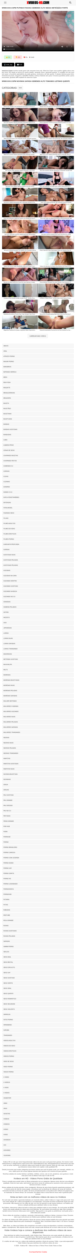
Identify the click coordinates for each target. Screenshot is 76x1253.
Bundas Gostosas (10, 429)
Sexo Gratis (8, 983)
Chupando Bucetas (10, 455)
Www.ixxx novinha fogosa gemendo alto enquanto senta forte (20, 154)
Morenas (6, 675)
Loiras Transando (10, 649)
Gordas (6, 549)
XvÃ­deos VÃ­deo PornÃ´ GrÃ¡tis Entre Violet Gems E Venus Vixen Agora (56, 298)
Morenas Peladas (10, 690)
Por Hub (6, 826)
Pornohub (7, 894)
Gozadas (6, 570)
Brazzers (7, 398)
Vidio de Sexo (8, 1061)
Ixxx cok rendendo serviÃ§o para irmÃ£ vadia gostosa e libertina (56, 186)
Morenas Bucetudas (11, 680)
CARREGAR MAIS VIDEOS (37, 336)
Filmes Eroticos (9, 534)
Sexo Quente (8, 993)
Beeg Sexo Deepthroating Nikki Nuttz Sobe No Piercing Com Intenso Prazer (56, 314)
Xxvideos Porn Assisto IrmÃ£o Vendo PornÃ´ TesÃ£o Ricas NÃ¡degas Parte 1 (20, 298)
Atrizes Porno (9, 356)
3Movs (5, 346)
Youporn (6, 1155)
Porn (5, 831)
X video (6, 1077)
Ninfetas (6, 758)
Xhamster (7, 1098)
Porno (6, 842)
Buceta (6, 403)
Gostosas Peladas (10, 560)
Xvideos (6, 1124)
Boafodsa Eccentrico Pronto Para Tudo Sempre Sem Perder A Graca (20, 314)
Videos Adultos (9, 1040)
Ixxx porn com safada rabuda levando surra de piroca (20, 186)
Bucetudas (7, 419)
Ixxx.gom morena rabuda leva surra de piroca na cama (56, 234)
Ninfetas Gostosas (10, 763)
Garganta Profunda (11, 544)
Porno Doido (8, 863)
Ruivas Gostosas (10, 931)
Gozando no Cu (9, 596)
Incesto (6, 617)
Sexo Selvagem (9, 1004)
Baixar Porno (8, 361)
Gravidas (6, 602)
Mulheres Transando (11, 732)
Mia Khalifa (7, 664)
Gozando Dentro (10, 581)
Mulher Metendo (10, 701)
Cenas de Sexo (9, 450)
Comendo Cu (8, 466)
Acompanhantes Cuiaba (38, 1252)
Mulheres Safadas (10, 727)
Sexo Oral (7, 988)
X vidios (6, 1093)
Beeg (5, 377)
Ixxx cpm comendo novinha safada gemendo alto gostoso (20, 234)
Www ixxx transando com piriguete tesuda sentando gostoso (20, 138)
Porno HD (7, 878)
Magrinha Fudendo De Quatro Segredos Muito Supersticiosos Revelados (20, 330)
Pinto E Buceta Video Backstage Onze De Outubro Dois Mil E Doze (56, 250)
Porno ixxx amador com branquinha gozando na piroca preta (20, 106)
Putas (5, 905)
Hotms (6, 612)
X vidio (6, 1087)
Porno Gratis (8, 873)
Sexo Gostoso (9, 978)
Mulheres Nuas (9, 716)
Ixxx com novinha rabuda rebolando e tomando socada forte (56, 170)
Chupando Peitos (10, 461)
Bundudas (7, 434)
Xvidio (5, 1129)
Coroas (6, 471)
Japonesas (7, 628)
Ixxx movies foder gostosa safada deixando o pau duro (20, 170)
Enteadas (7, 502)
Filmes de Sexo (9, 528)
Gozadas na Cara (10, 575)
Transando (7, 1035)
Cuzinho (6, 481)
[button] (70, 2)
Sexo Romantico (9, 999)
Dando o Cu (7, 492)
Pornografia (8, 889)
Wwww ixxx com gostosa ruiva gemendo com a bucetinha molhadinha (56, 106)
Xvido (5, 1134)
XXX (4, 1145)
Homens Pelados (9, 607)
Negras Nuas (8, 743)
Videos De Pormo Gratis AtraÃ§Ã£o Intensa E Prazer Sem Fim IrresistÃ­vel (20, 266)
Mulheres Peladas (10, 722)
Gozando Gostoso (10, 586)
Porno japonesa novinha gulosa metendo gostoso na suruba (56, 122)
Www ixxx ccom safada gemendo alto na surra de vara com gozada (56, 154)
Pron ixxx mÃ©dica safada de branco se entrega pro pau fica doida (20, 218)
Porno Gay (7, 868)
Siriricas (6, 1014)
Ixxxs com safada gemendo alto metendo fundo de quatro (56, 202)
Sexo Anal (7, 957)
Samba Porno (8, 946)
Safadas (6, 941)
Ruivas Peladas (9, 936)
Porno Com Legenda (11, 857)
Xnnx (5, 1103)
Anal (5, 351)
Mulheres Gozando (11, 711)
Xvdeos (6, 1119)
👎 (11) (17, 57)
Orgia (5, 784)
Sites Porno (8, 1019)
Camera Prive (8, 445)
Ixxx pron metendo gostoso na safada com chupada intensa (20, 250)
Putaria (6, 899)
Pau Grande (7, 800)
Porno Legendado (10, 884)
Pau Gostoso (8, 795)
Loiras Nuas (8, 638)
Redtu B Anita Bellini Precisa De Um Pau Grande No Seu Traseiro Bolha (56, 330)
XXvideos (6, 1140)
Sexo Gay (6, 972)
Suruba (6, 1030)
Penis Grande (8, 821)
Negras (6, 737)
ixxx (20, 88)
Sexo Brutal (8, 962)
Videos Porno (8, 1056)
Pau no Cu (7, 810)
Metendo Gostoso (10, 659)
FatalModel (7, 508)
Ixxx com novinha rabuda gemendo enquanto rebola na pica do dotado (20, 122)
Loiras (6, 633)
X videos (6, 1082)
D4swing (6, 487)
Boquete (6, 387)
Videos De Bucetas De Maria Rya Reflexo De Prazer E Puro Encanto (56, 266)
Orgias (6, 790)
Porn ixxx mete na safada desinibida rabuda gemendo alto (56, 218)
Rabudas (6, 910)
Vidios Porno (8, 1072)
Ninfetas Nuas (8, 769)
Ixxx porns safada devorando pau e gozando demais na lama (20, 202)
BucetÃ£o (7, 408)
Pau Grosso (8, 805)
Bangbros (7, 367)
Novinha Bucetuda (10, 774)
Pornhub (6, 837)
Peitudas (6, 816)
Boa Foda (6, 382)
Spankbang (7, 1025)
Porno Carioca (9, 852)
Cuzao (5, 476)
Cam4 (5, 440)
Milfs (5, 669)
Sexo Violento (9, 1009)
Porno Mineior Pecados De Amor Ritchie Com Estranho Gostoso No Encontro (56, 282)
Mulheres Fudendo (10, 706)
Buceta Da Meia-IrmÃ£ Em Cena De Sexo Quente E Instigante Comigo (20, 282)
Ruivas (5, 925)
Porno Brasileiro (10, 847)
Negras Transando (10, 753)
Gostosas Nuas (9, 555)
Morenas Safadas (10, 696)
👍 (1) (8, 57)
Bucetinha (7, 414)
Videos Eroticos (9, 1051)
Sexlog (6, 952)
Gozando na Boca (10, 591)
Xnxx (5, 1108)
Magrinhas (7, 654)
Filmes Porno (8, 539)
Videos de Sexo (9, 1046)
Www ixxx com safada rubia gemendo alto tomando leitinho (56, 138)
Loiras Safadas (9, 643)
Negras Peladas (9, 748)
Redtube (6, 915)
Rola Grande (8, 920)
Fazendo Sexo (8, 513)
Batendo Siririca (9, 372)
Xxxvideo (6, 1150)
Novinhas (7, 779)
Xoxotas (6, 1113)
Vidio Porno (8, 1066)
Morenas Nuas (9, 685)
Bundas (6, 424)
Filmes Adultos (9, 523)
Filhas (5, 518)
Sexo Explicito (9, 967)
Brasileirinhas (9, 393)
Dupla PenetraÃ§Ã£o (11, 497)
